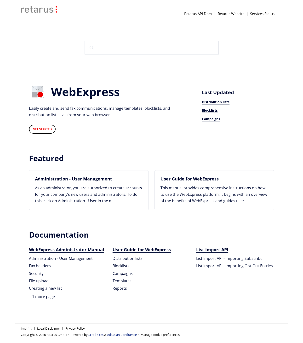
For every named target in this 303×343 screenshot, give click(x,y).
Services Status (262, 13)
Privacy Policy (75, 328)
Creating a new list (45, 288)
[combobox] (151, 47)
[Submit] (91, 48)
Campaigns (211, 119)
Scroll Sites (95, 334)
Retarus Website (231, 13)
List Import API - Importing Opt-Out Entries (234, 265)
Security (36, 273)
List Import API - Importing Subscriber (230, 258)
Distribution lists (215, 102)
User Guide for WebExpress (189, 179)
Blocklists (210, 110)
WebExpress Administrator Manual (66, 249)
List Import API (212, 249)
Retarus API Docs (198, 13)
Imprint (26, 328)
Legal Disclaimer (48, 328)
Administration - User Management (73, 179)
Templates (122, 280)
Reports (120, 288)
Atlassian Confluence (122, 334)
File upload (39, 280)
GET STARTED (42, 129)
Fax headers (40, 265)
